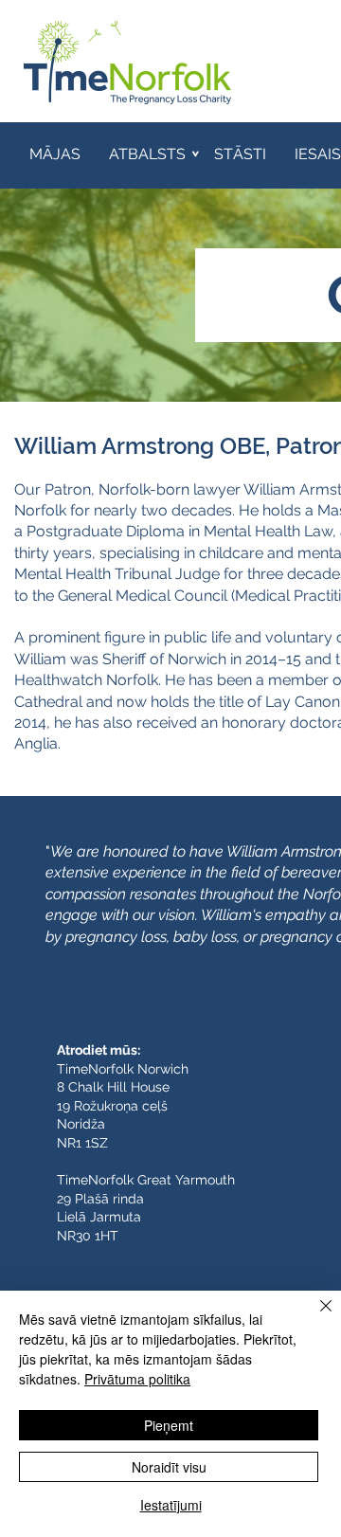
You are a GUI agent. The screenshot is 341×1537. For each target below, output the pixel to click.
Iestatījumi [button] (171, 1504)
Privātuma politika (137, 1378)
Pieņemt (168, 1425)
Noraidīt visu (169, 1466)
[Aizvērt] (314, 1317)
